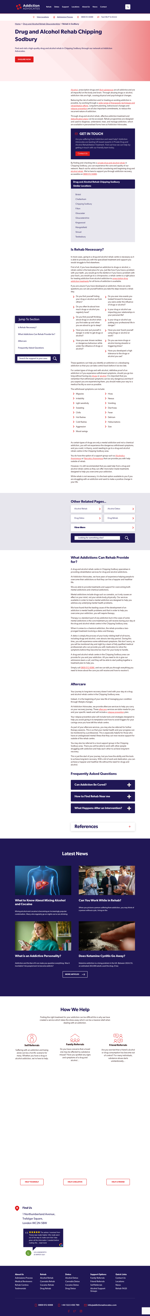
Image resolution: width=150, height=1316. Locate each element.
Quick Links (121, 1275)
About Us (86, 7)
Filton (77, 209)
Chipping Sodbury (83, 204)
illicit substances (106, 90)
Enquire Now (24, 59)
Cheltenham (80, 199)
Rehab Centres (21, 1285)
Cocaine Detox (72, 1285)
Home (18, 24)
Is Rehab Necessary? (27, 328)
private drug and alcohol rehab (111, 163)
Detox (56, 7)
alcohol (103, 376)
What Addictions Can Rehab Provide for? (36, 334)
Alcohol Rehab (80, 509)
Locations (75, 7)
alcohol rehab (77, 171)
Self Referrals (96, 1285)
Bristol (78, 195)
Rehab (48, 7)
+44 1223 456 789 (70, 1305)
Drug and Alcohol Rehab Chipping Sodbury (96, 182)
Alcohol (74, 90)
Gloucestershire (82, 218)
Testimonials (20, 1289)
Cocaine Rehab (47, 1285)
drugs (94, 376)
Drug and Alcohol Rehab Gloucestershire (41, 24)
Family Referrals (97, 1278)
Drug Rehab (113, 518)
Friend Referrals (97, 1282)
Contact (103, 7)
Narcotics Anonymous (93, 459)
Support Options (98, 1275)
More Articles (72, 974)
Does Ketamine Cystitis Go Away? (102, 956)
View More (79, 528)
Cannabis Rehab (47, 1282)
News (95, 7)
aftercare (103, 710)
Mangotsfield (81, 227)
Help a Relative (75, 1182)
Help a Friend (118, 1182)
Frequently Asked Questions (31, 348)
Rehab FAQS (121, 1289)
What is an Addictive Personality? (38, 956)
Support (65, 7)
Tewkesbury (80, 237)
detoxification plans (79, 119)
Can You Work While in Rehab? (100, 900)
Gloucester (80, 213)
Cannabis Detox (72, 1282)
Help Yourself (32, 1182)
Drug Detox (79, 518)
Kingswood (80, 223)
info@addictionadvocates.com (102, 1305)
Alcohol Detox (114, 509)
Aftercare (22, 341)
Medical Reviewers (23, 1282)
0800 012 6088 (90, 174)
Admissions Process (24, 1278)
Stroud (78, 232)
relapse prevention (79, 109)
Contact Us (82, 154)
